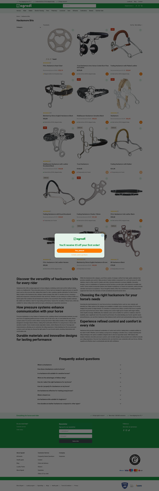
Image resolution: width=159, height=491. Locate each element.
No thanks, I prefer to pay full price (80, 254)
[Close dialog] (102, 235)
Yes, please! (79, 250)
